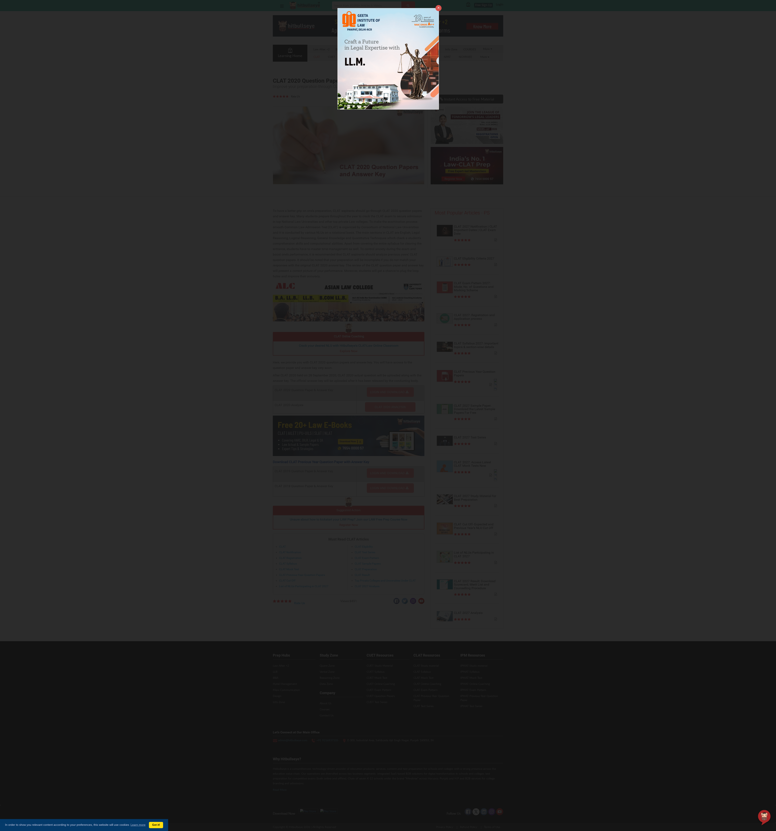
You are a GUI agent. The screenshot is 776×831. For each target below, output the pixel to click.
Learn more (138, 824)
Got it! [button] (156, 825)
